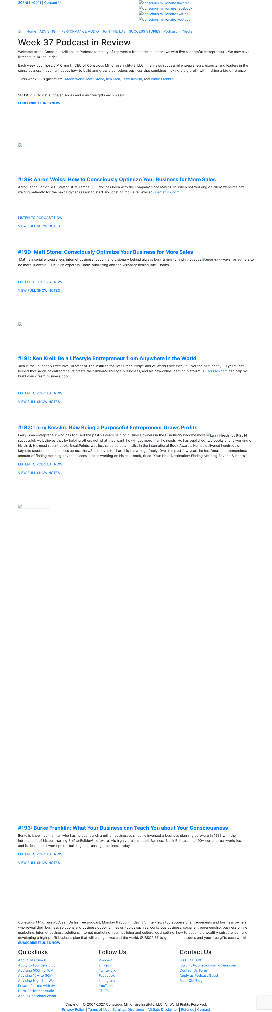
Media (188, 31)
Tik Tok (105, 991)
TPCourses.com (215, 371)
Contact (203, 1009)
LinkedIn (105, 965)
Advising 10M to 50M (35, 975)
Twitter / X (107, 970)
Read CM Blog (191, 980)
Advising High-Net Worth (38, 980)
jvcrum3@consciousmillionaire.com (208, 965)
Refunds (187, 1009)
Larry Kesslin (132, 79)
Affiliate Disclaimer (162, 1009)
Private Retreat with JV (36, 985)
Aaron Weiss (74, 79)
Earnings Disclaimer (128, 1009)
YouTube (106, 985)
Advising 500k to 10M (35, 970)
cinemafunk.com (166, 192)
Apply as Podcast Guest (199, 975)
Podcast (170, 31)
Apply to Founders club (36, 965)
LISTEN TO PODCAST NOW (40, 218)
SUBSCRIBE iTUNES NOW (39, 103)
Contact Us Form (193, 970)
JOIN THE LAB (114, 31)
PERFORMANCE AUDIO (80, 31)
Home (31, 31)
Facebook (107, 975)
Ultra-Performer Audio (36, 991)
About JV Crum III (32, 960)
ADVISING (47, 31)
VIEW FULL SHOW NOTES (39, 226)
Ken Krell (113, 79)
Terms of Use (98, 1009)
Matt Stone (95, 79)
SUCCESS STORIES (144, 31)
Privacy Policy (73, 1009)
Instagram (107, 980)
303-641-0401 (29, 2)
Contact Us (53, 2)
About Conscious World (37, 996)
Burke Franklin (162, 79)
